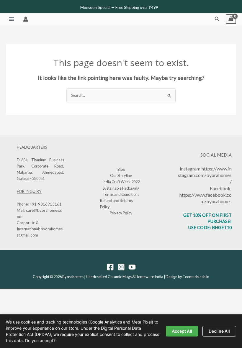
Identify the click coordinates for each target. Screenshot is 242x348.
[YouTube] (132, 267)
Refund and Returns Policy (116, 203)
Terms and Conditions (121, 194)
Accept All (182, 331)
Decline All (219, 331)
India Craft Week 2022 (121, 181)
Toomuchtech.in (196, 276)
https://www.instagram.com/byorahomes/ (205, 175)
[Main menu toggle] (11, 19)
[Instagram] (121, 267)
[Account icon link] (25, 19)
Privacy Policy (121, 213)
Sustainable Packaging (121, 188)
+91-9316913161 (46, 204)
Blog (121, 169)
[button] (217, 19)
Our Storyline (121, 175)
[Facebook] (110, 267)
